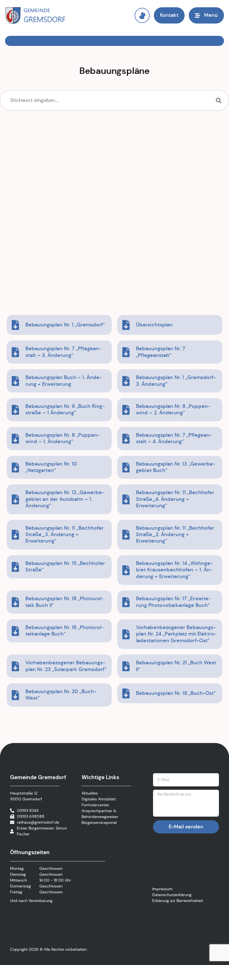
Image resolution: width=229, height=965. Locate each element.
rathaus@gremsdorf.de (38, 822)
